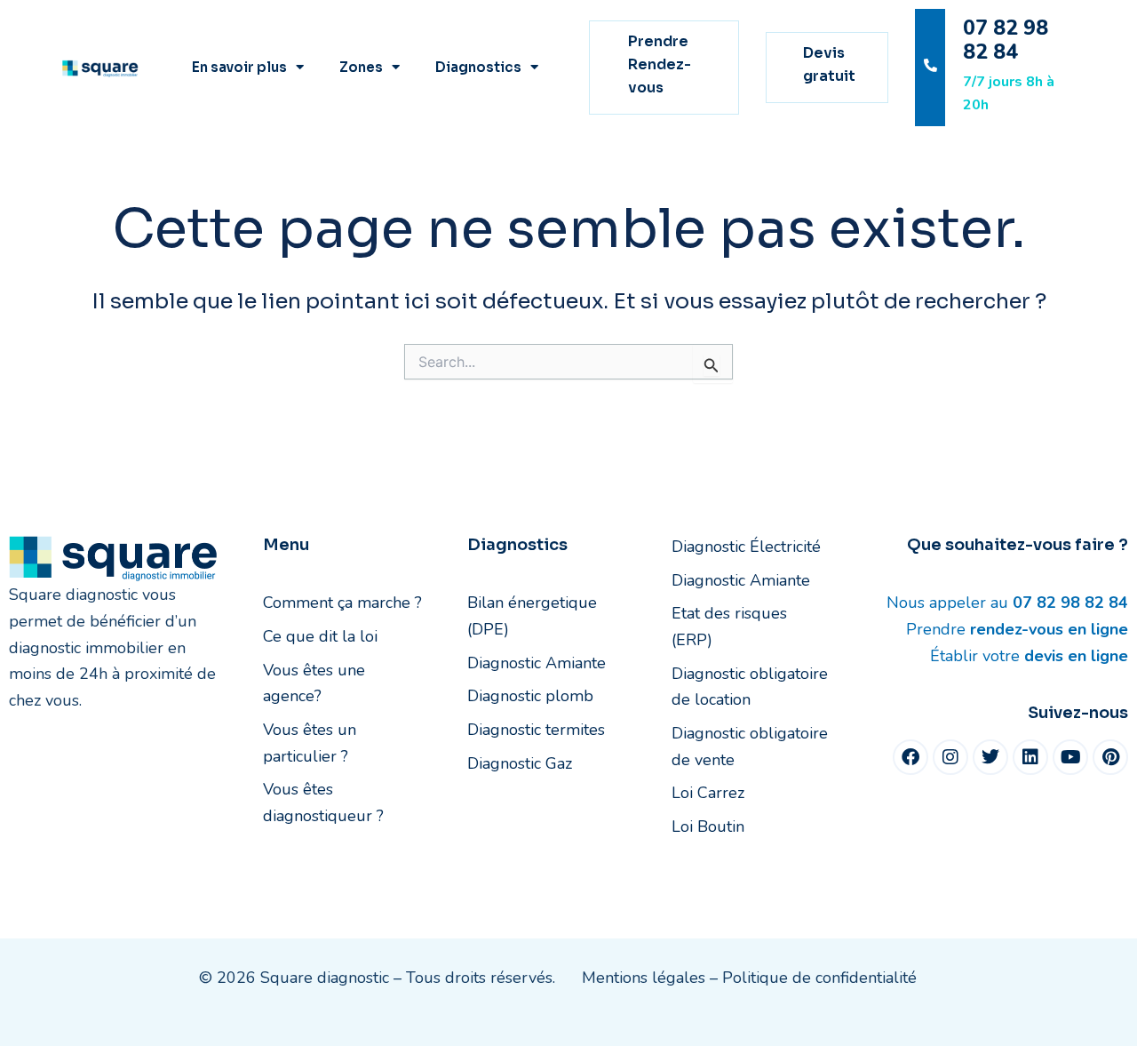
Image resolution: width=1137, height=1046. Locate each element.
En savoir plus (239, 67)
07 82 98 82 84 (1005, 40)
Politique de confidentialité (819, 977)
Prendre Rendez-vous (659, 65)
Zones (361, 67)
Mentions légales (643, 977)
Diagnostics (478, 67)
